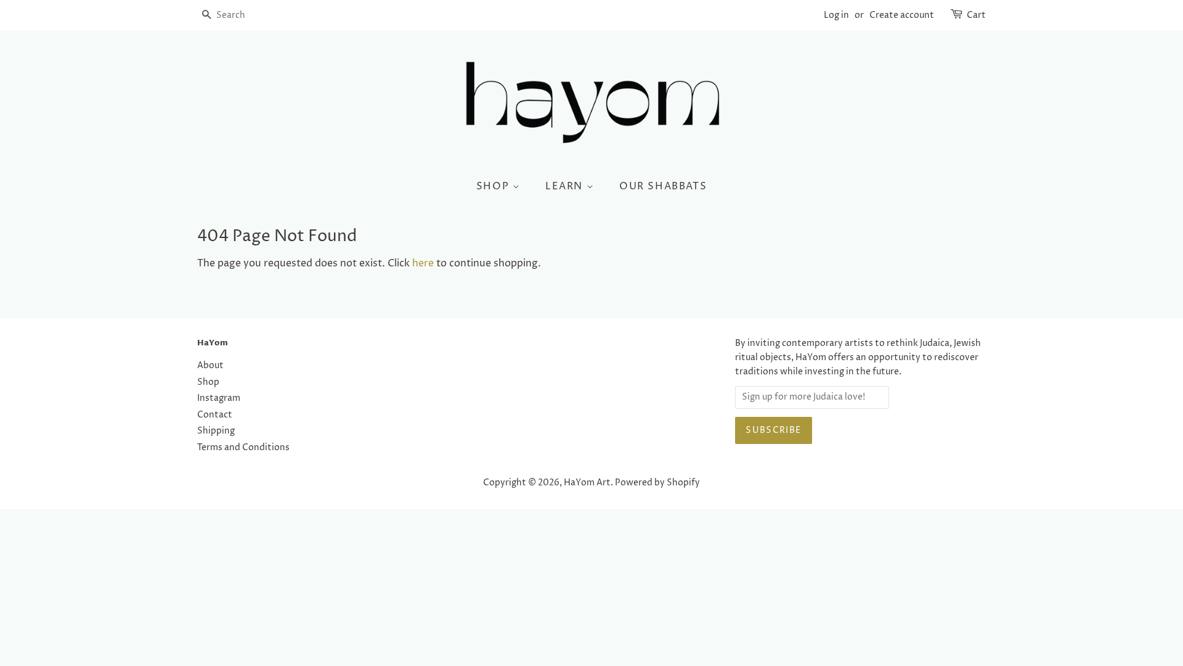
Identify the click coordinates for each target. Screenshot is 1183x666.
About (210, 365)
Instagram (218, 398)
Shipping (216, 431)
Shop (208, 382)
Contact (214, 415)
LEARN (566, 186)
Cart (976, 15)
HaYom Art (587, 482)
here (423, 263)
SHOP (494, 186)
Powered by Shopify (657, 482)
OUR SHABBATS (663, 186)
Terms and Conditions (243, 447)
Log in (836, 15)
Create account (901, 15)
